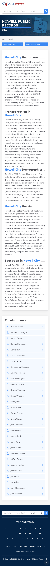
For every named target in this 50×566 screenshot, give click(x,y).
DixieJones (15, 401)
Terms (32, 547)
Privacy (23, 547)
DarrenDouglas (18, 378)
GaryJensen (16, 407)
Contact (41, 547)
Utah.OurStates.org (13, 4)
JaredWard (16, 447)
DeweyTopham (18, 390)
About (15, 547)
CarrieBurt (15, 350)
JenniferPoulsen (18, 465)
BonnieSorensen (18, 344)
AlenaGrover (16, 326)
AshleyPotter (17, 338)
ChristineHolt (17, 361)
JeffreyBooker (17, 459)
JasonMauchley (18, 453)
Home (7, 547)
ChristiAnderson (18, 355)
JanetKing (15, 442)
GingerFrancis (17, 413)
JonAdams (15, 482)
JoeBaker (15, 476)
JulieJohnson (16, 493)
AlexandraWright (19, 332)
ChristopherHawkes (20, 367)
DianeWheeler (17, 396)
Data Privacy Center (25, 552)
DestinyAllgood (18, 384)
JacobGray (16, 430)
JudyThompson (18, 488)
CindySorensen (18, 373)
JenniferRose (16, 470)
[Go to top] (46, 562)
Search (46, 11)
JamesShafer (17, 436)
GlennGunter (16, 419)
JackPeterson (17, 424)
